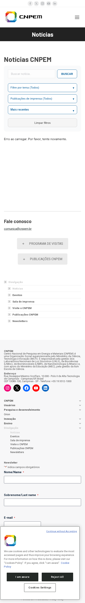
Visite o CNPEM (22, 308)
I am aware (22, 576)
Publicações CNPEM (25, 314)
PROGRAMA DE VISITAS (46, 244)
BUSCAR (67, 73)
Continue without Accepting (61, 531)
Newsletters (19, 321)
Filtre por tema (42, 87)
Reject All (57, 576)
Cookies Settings (39, 587)
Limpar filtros (42, 122)
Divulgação (15, 282)
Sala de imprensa (23, 301)
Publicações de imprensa (42, 98)
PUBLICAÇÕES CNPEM (46, 259)
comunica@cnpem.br (18, 229)
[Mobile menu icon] (77, 17)
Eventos (17, 295)
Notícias (17, 288)
